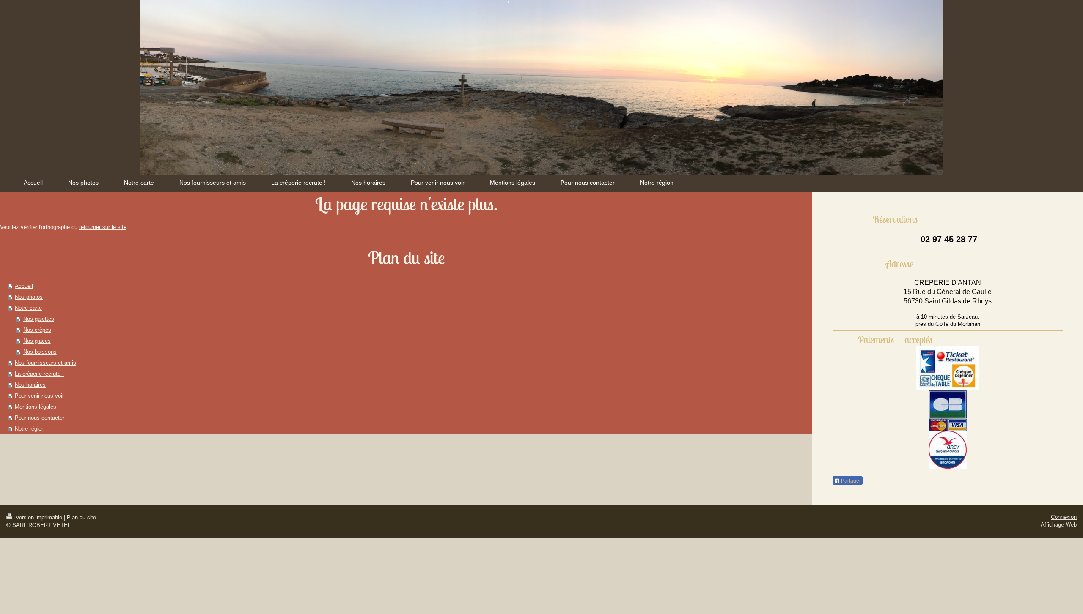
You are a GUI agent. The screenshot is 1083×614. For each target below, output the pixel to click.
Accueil (24, 286)
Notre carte (28, 308)
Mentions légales (35, 407)
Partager (850, 481)
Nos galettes (38, 319)
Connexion (1064, 517)
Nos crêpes (37, 330)
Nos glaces (37, 341)
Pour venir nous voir (39, 396)
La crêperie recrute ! (39, 374)
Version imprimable (39, 517)
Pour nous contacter (39, 418)
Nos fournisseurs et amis (45, 363)
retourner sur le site (102, 227)
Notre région (29, 429)
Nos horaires (30, 385)
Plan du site (81, 517)
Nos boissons (40, 352)
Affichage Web (1059, 524)
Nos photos (29, 297)
